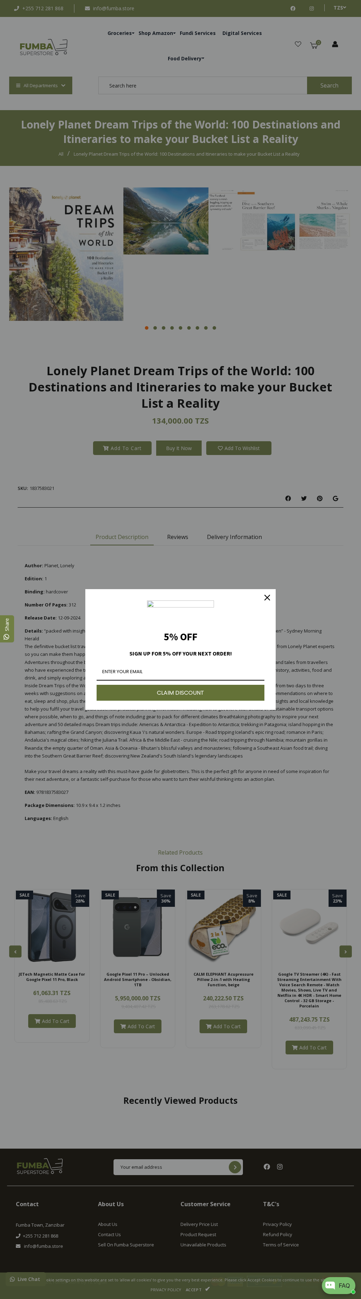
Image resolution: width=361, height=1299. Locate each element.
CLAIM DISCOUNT (180, 693)
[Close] (267, 597)
